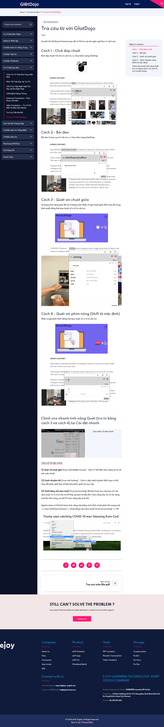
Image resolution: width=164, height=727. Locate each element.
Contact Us (82, 619)
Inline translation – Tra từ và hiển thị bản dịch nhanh (18, 106)
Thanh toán (8, 157)
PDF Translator (109, 651)
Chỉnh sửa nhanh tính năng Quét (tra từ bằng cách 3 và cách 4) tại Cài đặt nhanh (145, 68)
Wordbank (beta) (79, 664)
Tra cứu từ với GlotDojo (16, 117)
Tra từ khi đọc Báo (32, 12)
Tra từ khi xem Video (12, 34)
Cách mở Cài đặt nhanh (51, 462)
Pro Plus (136, 664)
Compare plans (139, 651)
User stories (46, 664)
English (136, 4)
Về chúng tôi (8, 150)
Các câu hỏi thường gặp (13, 123)
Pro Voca (137, 660)
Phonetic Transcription (112, 655)
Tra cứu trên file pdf (14, 112)
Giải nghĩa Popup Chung (16, 93)
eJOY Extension (78, 651)
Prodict (136, 655)
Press (44, 655)
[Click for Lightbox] (81, 67)
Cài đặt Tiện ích (10, 54)
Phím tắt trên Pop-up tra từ (18, 81)
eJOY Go (76, 660)
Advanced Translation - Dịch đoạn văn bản (18, 99)
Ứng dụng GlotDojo (11, 143)
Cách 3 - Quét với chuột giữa (144, 56)
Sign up (128, 4)
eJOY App (76, 655)
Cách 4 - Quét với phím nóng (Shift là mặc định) (144, 61)
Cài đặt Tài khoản (11, 61)
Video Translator (110, 660)
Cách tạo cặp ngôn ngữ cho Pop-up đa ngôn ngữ (18, 87)
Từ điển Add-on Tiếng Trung (15, 47)
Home (22, 12)
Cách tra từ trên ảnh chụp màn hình (19, 75)
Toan (43, 35)
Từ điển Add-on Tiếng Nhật (15, 130)
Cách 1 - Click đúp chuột (142, 49)
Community (46, 660)
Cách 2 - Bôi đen (139, 53)
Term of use (75, 722)
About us (45, 651)
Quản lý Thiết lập (10, 40)
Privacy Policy (87, 722)
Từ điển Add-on (10, 136)
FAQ (43, 668)
